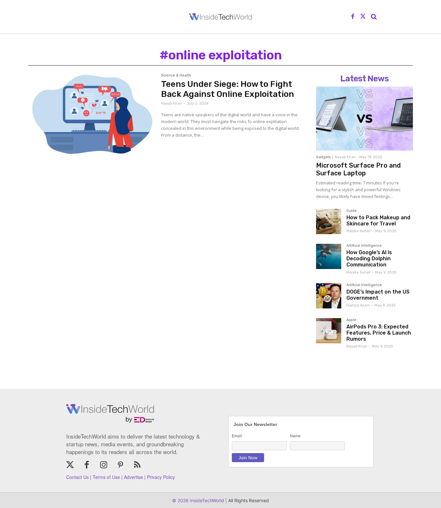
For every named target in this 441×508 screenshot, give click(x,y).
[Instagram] (103, 465)
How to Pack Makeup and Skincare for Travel (378, 220)
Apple (351, 320)
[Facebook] (352, 16)
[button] (374, 17)
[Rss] (137, 465)
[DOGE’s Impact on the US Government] (328, 295)
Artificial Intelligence (364, 246)
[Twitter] (362, 16)
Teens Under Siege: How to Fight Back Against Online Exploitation (227, 89)
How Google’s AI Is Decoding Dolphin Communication (369, 258)
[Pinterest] (120, 465)
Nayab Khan (171, 103)
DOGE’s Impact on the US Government (378, 295)
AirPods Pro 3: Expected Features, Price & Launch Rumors (378, 333)
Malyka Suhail (358, 231)
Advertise (133, 477)
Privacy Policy (161, 477)
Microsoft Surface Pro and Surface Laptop (358, 169)
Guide (351, 211)
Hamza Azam (358, 305)
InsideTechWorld (206, 500)
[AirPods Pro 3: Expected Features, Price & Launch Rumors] (328, 330)
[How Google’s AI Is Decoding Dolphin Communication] (328, 256)
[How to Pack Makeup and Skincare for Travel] (328, 221)
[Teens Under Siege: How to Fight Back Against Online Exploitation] (91, 114)
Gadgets (323, 157)
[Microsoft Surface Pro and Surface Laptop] (364, 118)
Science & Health (176, 76)
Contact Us (77, 477)
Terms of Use (106, 477)
